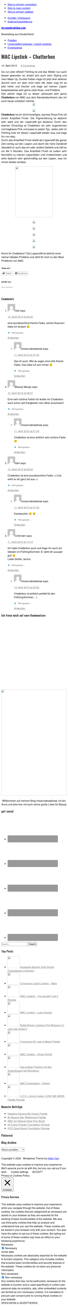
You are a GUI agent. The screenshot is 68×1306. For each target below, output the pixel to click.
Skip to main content (19, 8)
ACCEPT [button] (37, 1172)
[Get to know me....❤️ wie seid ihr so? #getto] (37, 1152)
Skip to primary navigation (22, 4)
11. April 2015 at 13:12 (20, 542)
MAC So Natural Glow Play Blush (26, 1121)
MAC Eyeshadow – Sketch (35, 1083)
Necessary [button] (7, 1244)
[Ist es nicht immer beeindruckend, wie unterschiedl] (11, 1152)
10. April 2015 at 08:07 (20, 393)
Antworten (13, 338)
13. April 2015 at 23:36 (26, 587)
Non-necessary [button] (9, 1273)
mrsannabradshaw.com (13, 28)
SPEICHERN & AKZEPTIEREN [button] (19, 1303)
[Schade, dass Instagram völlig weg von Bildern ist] (57, 1152)
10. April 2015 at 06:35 (20, 317)
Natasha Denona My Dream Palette (27, 1114)
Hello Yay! (53, 1158)
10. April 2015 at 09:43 (20, 469)
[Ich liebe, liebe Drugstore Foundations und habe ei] (4, 1152)
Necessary (11, 1248)
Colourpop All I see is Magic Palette (40, 1041)
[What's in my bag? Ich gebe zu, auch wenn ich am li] (43, 1152)
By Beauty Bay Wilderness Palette (27, 1117)
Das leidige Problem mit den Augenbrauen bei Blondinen (30, 1068)
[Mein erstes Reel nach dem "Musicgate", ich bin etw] (31, 1152)
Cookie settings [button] (19, 1172)
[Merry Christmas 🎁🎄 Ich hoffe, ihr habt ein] (63, 1152)
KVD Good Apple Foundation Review (29, 1128)
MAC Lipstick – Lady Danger (36, 1012)
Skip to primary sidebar (20, 12)
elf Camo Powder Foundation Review (29, 1124)
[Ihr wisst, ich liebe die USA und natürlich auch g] (17, 1152)
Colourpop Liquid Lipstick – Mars (38, 983)
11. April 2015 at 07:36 (26, 431)
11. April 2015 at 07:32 (26, 355)
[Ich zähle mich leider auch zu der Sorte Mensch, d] (24, 1152)
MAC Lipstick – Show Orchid (36, 1054)
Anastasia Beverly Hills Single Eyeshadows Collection (31, 969)
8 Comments (28, 65)
